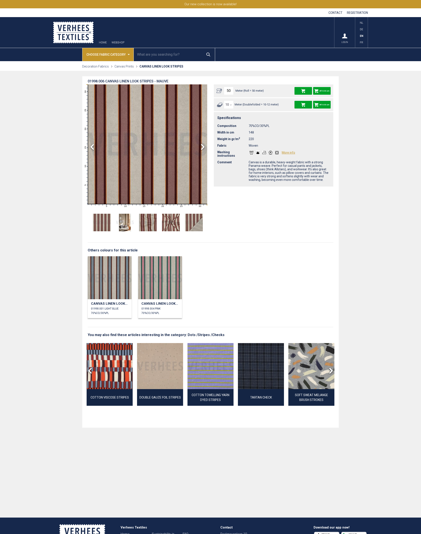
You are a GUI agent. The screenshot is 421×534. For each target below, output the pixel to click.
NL (361, 22)
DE (361, 29)
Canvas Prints (124, 66)
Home (103, 42)
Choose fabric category (106, 54)
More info (288, 152)
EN (361, 35)
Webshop (118, 42)
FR (361, 42)
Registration (357, 12)
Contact (335, 12)
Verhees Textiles (73, 32)
